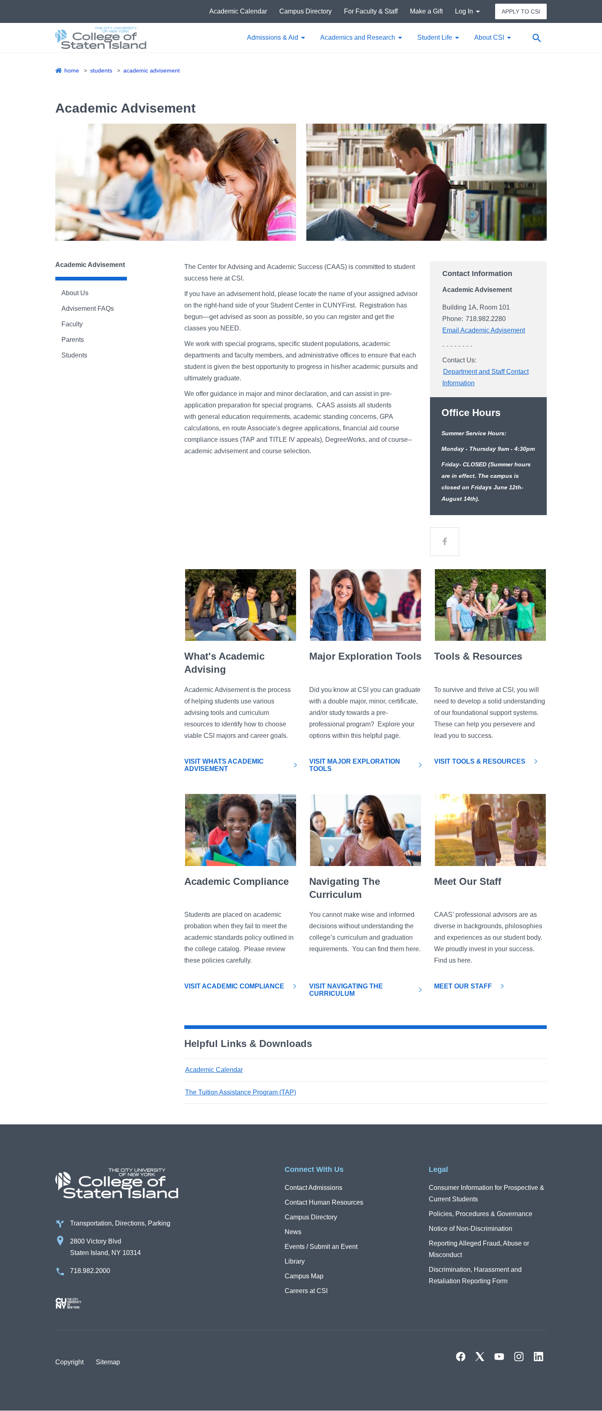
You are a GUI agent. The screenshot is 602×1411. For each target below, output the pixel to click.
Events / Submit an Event (321, 1246)
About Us (74, 292)
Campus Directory (305, 11)
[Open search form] (536, 37)
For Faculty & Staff (371, 11)
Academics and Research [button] (357, 37)
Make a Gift (426, 11)
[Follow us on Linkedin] (538, 1356)
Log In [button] (464, 11)
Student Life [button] (434, 37)
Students (101, 70)
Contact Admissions (313, 1187)
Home (71, 70)
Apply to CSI (521, 11)
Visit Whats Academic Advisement (224, 765)
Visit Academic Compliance (234, 986)
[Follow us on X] (480, 1356)
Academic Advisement (151, 70)
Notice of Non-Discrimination (470, 1228)
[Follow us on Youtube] (499, 1356)
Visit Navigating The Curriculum (346, 990)
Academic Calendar (238, 11)
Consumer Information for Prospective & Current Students (486, 1193)
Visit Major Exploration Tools (354, 765)
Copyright (69, 1362)
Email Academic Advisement (483, 330)
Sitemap (108, 1362)
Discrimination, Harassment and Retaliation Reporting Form (475, 1275)
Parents (72, 339)
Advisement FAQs (87, 308)
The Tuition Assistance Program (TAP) (240, 1092)
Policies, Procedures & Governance (480, 1213)
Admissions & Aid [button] (272, 37)
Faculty (72, 324)
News (293, 1231)
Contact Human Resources (324, 1202)
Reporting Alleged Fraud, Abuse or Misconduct (479, 1249)
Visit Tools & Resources (479, 761)
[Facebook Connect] (444, 542)
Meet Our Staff (463, 986)
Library (295, 1261)
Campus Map (304, 1276)
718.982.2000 (90, 1270)
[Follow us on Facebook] (461, 1356)
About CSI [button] (489, 37)
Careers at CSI (306, 1290)
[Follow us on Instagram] (519, 1356)
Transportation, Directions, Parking (120, 1223)
